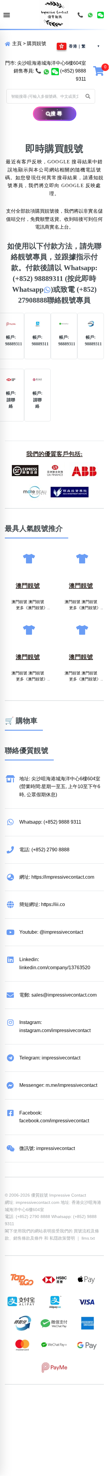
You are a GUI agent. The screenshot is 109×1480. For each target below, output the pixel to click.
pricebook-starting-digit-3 (59, 1426)
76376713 (39, 1418)
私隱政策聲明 (62, 1238)
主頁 (16, 43)
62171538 (16, 1402)
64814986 (16, 1418)
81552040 (16, 1411)
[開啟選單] (6, 15)
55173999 (61, 1402)
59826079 (39, 1411)
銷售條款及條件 (28, 1238)
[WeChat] (100, 15)
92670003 (39, 1402)
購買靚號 (36, 43)
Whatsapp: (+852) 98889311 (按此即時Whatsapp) (55, 278)
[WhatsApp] (90, 15)
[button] (87, 96)
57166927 (84, 1402)
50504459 (84, 1411)
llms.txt (88, 1238)
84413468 (61, 1411)
